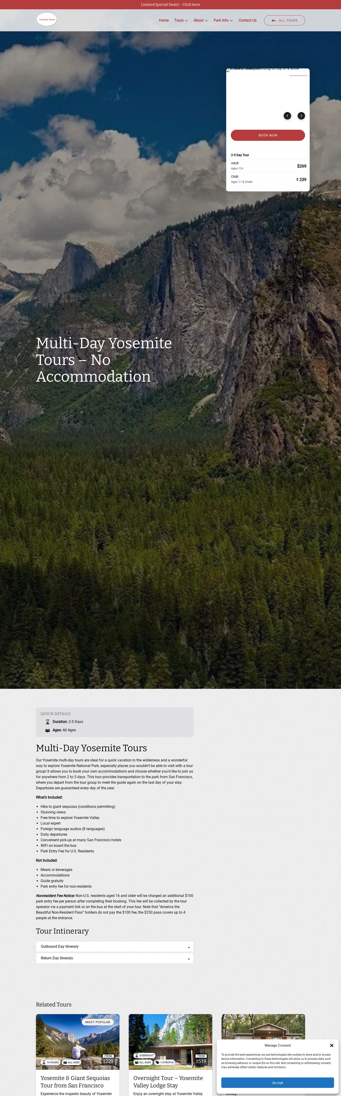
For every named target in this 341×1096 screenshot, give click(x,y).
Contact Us (248, 20)
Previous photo (287, 115)
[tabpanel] (268, 96)
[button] (331, 1045)
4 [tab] (299, 75)
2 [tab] (258, 75)
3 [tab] (278, 75)
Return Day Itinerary (57, 958)
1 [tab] (237, 75)
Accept (277, 1083)
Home (164, 20)
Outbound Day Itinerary (60, 946)
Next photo (301, 115)
